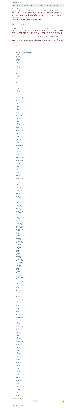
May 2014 (18, 251)
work (17, 62)
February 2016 (19, 221)
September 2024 (19, 84)
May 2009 (18, 337)
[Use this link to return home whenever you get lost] (18, 2)
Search (17, 48)
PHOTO (51, 5)
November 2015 (19, 226)
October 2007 (19, 362)
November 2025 (19, 72)
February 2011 (19, 310)
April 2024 (18, 91)
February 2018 (19, 188)
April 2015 (18, 235)
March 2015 (18, 236)
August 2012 (18, 283)
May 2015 (18, 233)
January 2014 (19, 257)
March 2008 (18, 355)
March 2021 (18, 139)
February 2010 (19, 325)
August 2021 (18, 133)
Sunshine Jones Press (20, 51)
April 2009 (18, 338)
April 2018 (18, 185)
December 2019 (19, 156)
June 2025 (18, 76)
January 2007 (19, 374)
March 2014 (18, 254)
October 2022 (19, 115)
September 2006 (19, 380)
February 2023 (19, 111)
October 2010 (19, 316)
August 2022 (18, 118)
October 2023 (19, 100)
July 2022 (18, 120)
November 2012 (19, 278)
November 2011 (19, 296)
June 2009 (18, 335)
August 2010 (18, 319)
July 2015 (18, 230)
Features (18, 56)
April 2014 (18, 253)
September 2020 (19, 145)
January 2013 (19, 275)
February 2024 (19, 94)
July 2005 (18, 390)
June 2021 (18, 136)
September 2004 (19, 395)
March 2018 (18, 187)
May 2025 (18, 78)
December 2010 (19, 313)
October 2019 (19, 159)
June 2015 (18, 232)
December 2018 (19, 174)
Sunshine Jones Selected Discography (24, 52)
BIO (17, 5)
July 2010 (18, 320)
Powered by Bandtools (35, 403)
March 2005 (18, 392)
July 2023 (18, 105)
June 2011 (18, 304)
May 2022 (18, 123)
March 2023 (18, 109)
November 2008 (19, 343)
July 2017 (18, 199)
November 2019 (19, 157)
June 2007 (18, 368)
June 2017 (18, 200)
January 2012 (19, 293)
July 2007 (18, 367)
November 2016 (19, 208)
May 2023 (18, 108)
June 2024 (18, 88)
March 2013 (18, 272)
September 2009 (19, 331)
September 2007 (19, 364)
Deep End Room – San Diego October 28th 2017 (27, 17)
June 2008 (18, 350)
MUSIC (14, 5)
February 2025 (19, 79)
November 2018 (19, 175)
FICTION (35, 5)
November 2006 (19, 377)
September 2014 (19, 245)
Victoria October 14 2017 (19, 21)
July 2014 (18, 248)
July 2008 (18, 349)
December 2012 (19, 277)
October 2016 (19, 209)
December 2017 (19, 191)
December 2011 (19, 295)
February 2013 (19, 274)
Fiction (17, 57)
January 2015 (19, 239)
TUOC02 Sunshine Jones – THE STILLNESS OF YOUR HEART (41, 10)
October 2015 (19, 227)
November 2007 (19, 361)
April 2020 (18, 151)
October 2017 (19, 194)
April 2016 (18, 218)
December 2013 (19, 259)
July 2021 (18, 135)
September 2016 (19, 211)
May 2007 (18, 370)
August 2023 (18, 103)
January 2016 (19, 223)
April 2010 (18, 323)
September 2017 (19, 196)
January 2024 (19, 96)
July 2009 (18, 334)
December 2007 (19, 359)
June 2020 (18, 148)
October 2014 (19, 244)
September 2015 (19, 229)
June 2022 (18, 121)
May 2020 (18, 150)
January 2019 (19, 172)
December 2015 (19, 224)
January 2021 (19, 142)
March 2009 (18, 340)
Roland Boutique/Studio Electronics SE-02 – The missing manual (33, 28)
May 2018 (18, 184)
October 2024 (19, 82)
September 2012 (19, 281)
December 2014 (19, 241)
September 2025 (19, 75)
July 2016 (18, 214)
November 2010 (19, 314)
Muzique (18, 59)
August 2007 (18, 365)
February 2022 (19, 127)
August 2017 (18, 197)
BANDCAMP (46, 5)
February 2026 (19, 70)
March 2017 (18, 203)
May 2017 (18, 202)
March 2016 (18, 220)
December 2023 (19, 97)
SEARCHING (56, 5)
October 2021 (19, 132)
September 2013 (19, 263)
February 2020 (19, 153)
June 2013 (18, 268)
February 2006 (19, 388)
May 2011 (18, 305)
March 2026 (18, 69)
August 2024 (18, 85)
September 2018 (19, 178)
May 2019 (18, 166)
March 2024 (18, 93)
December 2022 (19, 112)
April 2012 (18, 289)
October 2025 (19, 73)
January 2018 (19, 190)
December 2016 (19, 206)
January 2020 (19, 154)
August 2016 (18, 212)
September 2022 (19, 117)
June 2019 (18, 165)
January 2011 (18, 311)
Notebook (25, 60)
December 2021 (19, 129)
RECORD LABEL (40, 5)
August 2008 (18, 347)
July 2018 (18, 181)
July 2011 (17, 302)
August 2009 (18, 332)
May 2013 (18, 269)
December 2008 (19, 341)
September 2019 (19, 160)
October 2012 (19, 280)
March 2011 (18, 308)
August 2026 (18, 66)
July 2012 (18, 284)
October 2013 (19, 262)
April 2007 (18, 371)
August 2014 (18, 247)
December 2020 (19, 144)
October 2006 (19, 379)
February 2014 (19, 256)
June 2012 (18, 286)
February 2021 (19, 141)
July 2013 (18, 266)
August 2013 (18, 265)
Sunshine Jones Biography (21, 49)
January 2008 (19, 358)
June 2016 (18, 215)
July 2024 (18, 87)
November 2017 (19, 193)
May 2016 (18, 217)
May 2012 (18, 287)
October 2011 (19, 298)
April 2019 (18, 168)
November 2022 (19, 114)
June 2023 (18, 106)
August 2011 (18, 301)
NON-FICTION (29, 5)
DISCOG (21, 5)
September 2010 (19, 317)
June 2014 (18, 250)
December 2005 (19, 389)
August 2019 (18, 162)
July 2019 (18, 163)
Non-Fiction (18, 60)
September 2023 (19, 102)
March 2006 (18, 386)
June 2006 (18, 383)
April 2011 (18, 307)
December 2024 (19, 81)
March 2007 (18, 373)
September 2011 (19, 299)
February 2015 (19, 238)
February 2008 (19, 356)
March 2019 (18, 169)
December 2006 (19, 376)
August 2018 (18, 179)
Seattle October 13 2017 (19, 25)
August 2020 (18, 147)
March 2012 (18, 290)
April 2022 (18, 124)
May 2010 (18, 322)
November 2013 (19, 260)
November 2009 (19, 328)
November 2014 (19, 242)
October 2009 (19, 329)
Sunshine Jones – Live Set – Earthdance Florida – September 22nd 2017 (35, 37)
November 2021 (19, 130)
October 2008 (19, 344)
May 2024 (18, 90)
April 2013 (18, 271)
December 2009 (19, 326)
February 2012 (19, 292)
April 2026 (18, 67)
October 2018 (19, 176)
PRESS (25, 5)
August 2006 (18, 382)
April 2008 (18, 353)
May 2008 (18, 352)
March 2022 (18, 126)
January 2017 (18, 205)
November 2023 (19, 99)
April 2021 (18, 138)
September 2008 (19, 346)
